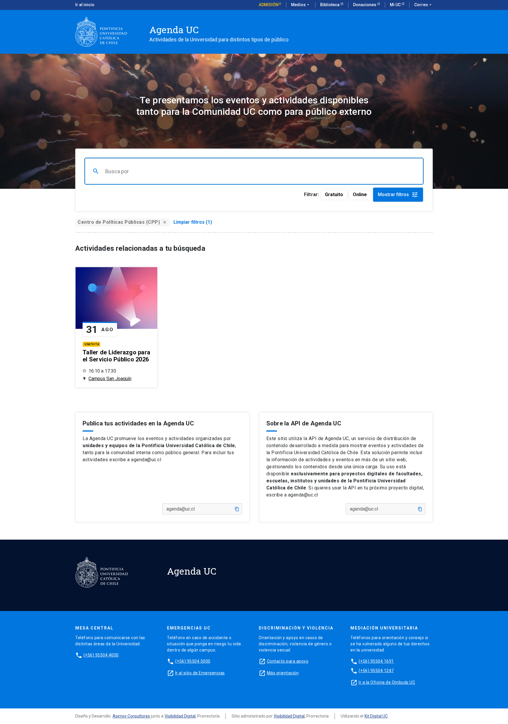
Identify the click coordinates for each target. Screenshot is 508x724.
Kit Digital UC (376, 716)
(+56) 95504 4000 (101, 655)
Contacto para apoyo (288, 661)
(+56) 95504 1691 (376, 661)
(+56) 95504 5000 (192, 661)
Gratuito (334, 194)
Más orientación (283, 673)
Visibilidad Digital (180, 716)
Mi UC (396, 4)
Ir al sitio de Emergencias (200, 673)
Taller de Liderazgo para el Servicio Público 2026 (116, 356)
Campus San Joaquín (109, 378)
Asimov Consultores (131, 716)
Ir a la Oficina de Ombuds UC (387, 682)
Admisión (268, 4)
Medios (300, 4)
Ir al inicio (84, 4)
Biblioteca (330, 4)
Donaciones (365, 4)
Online (360, 194)
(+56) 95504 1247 (376, 671)
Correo (423, 4)
